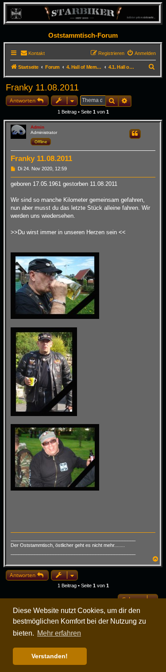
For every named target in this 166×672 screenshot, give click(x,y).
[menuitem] (32, 53)
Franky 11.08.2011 (42, 87)
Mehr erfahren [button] (59, 633)
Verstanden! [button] (49, 656)
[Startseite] (83, 13)
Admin (37, 127)
